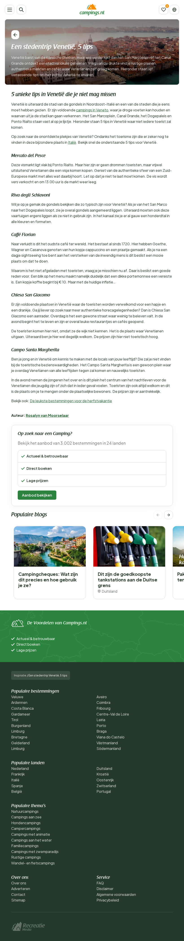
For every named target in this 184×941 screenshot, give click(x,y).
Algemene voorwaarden (116, 894)
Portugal (103, 791)
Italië (72, 142)
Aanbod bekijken (37, 495)
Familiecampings (25, 845)
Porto (101, 725)
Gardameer (20, 714)
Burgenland (21, 725)
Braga (101, 731)
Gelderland (20, 742)
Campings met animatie (30, 834)
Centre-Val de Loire (112, 714)
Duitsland (104, 768)
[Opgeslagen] (163, 9)
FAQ (100, 883)
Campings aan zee (26, 817)
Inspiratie (20, 675)
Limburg (17, 731)
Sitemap (18, 900)
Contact (18, 894)
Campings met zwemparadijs (35, 851)
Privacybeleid (107, 900)
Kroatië (102, 774)
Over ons (18, 883)
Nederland (20, 768)
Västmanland (107, 742)
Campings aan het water (31, 840)
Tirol (14, 719)
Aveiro (101, 696)
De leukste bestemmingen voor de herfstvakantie (71, 400)
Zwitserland (106, 785)
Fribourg (103, 708)
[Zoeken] (21, 9)
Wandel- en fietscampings (33, 863)
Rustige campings (26, 857)
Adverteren (20, 888)
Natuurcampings (25, 811)
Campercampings (25, 828)
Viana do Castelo (110, 737)
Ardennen (19, 702)
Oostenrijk (105, 780)
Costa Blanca (22, 708)
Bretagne (19, 737)
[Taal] (174, 9)
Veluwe (17, 696)
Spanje (17, 785)
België (16, 791)
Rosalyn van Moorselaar (47, 415)
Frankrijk (18, 774)
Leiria (100, 719)
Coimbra (103, 702)
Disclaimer (104, 888)
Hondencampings (26, 822)
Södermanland (108, 748)
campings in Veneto (92, 110)
